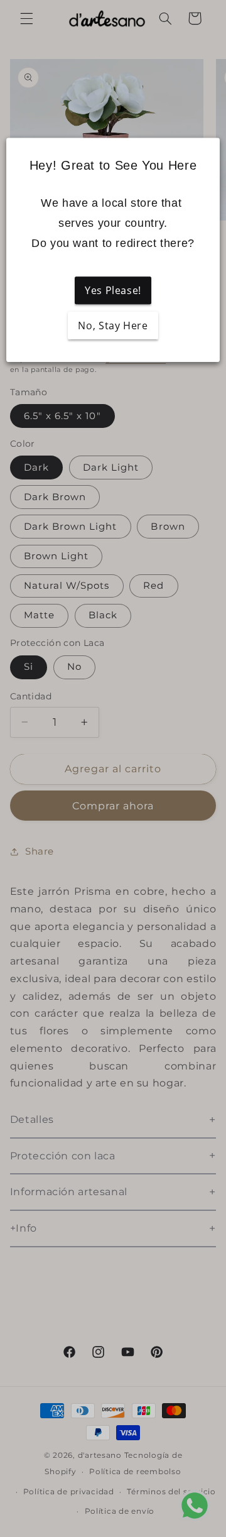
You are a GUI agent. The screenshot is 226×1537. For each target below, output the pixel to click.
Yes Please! (113, 290)
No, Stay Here (113, 325)
